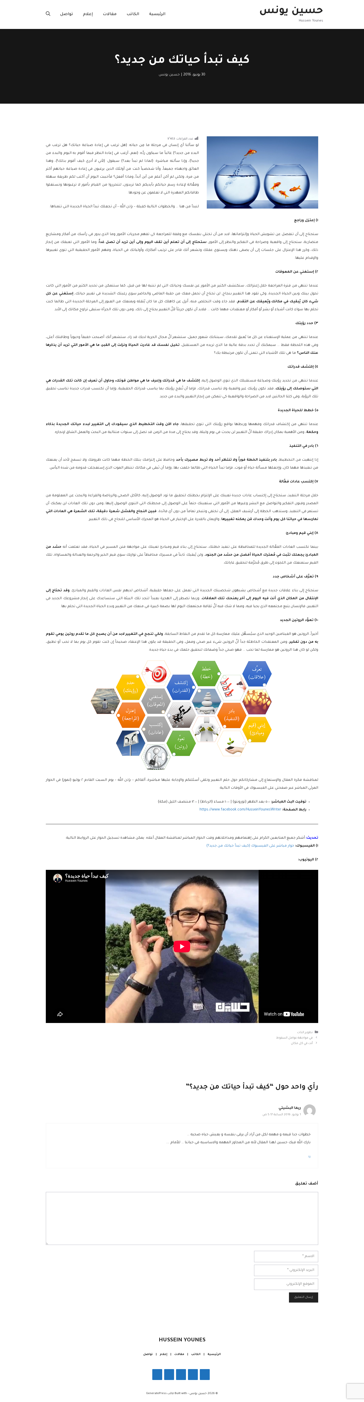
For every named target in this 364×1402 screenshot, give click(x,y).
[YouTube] (157, 1374)
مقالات (110, 14)
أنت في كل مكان (302, 1043)
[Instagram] (193, 1374)
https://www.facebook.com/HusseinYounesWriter (240, 810)
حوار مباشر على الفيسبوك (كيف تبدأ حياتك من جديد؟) (250, 846)
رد (309, 1156)
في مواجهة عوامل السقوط (294, 1038)
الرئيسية (157, 14)
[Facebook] (205, 1374)
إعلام (88, 14)
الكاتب (133, 14)
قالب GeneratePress (160, 1393)
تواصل (66, 14)
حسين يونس (291, 11)
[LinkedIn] (169, 1374)
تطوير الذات (305, 1032)
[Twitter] (181, 1374)
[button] (48, 14)
